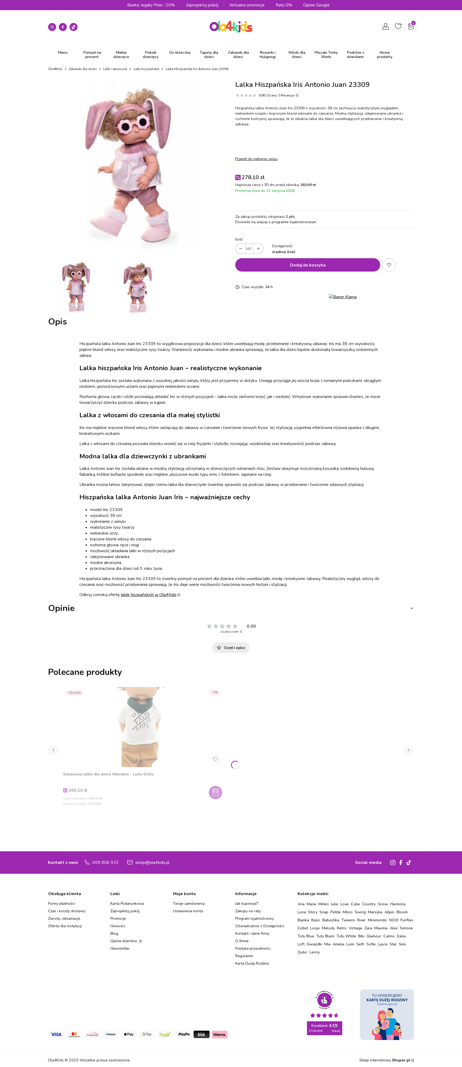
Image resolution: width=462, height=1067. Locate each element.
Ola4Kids (55, 69)
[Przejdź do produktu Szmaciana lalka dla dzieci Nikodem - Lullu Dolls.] (143, 727)
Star (393, 944)
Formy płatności (61, 903)
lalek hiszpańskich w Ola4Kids (148, 595)
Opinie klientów (124, 941)
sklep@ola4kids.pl (152, 862)
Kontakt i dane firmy (252, 933)
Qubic (302, 952)
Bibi (361, 936)
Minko (323, 904)
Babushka (330, 920)
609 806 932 (106, 862)
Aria (301, 904)
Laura (382, 944)
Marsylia (375, 912)
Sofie (371, 944)
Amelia (338, 944)
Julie (334, 904)
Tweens (348, 920)
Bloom (402, 912)
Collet (303, 928)
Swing (360, 912)
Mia (327, 944)
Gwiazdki (314, 944)
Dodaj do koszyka (308, 264)
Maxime (381, 928)
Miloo (348, 912)
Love (344, 904)
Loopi (315, 928)
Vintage (355, 928)
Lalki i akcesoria (115, 69)
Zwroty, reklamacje (64, 918)
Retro (341, 928)
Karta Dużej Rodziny (252, 963)
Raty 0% (284, 5)
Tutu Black (325, 936)
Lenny (315, 952)
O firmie (242, 941)
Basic (315, 920)
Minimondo (377, 920)
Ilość (239, 239)
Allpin (389, 912)
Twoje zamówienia (189, 903)
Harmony (398, 904)
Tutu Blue (306, 936)
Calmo (389, 936)
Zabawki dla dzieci (83, 69)
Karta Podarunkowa (127, 903)
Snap (323, 912)
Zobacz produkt (216, 792)
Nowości (117, 926)
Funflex (407, 920)
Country (369, 904)
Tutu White (346, 936)
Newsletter (120, 948)
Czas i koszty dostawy (67, 911)
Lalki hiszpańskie (146, 69)
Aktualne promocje (247, 5)
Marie (311, 904)
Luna (302, 912)
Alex (394, 928)
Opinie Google (316, 5)
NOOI (393, 920)
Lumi (350, 944)
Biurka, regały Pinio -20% (151, 5)
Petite (335, 912)
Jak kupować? (246, 903)
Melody (328, 928)
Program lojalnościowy (254, 918)
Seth (360, 944)
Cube (355, 904)
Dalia (401, 936)
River (361, 920)
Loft (301, 944)
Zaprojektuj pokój (202, 5)
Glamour (374, 936)
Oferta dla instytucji (65, 926)
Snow (383, 904)
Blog (114, 933)
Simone (406, 928)
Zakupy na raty (248, 911)
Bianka (303, 920)
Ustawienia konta (188, 911)
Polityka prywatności (253, 948)
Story (312, 912)
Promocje (118, 918)
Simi (402, 944)
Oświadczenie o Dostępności (259, 926)
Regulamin (244, 955)
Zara (368, 928)
